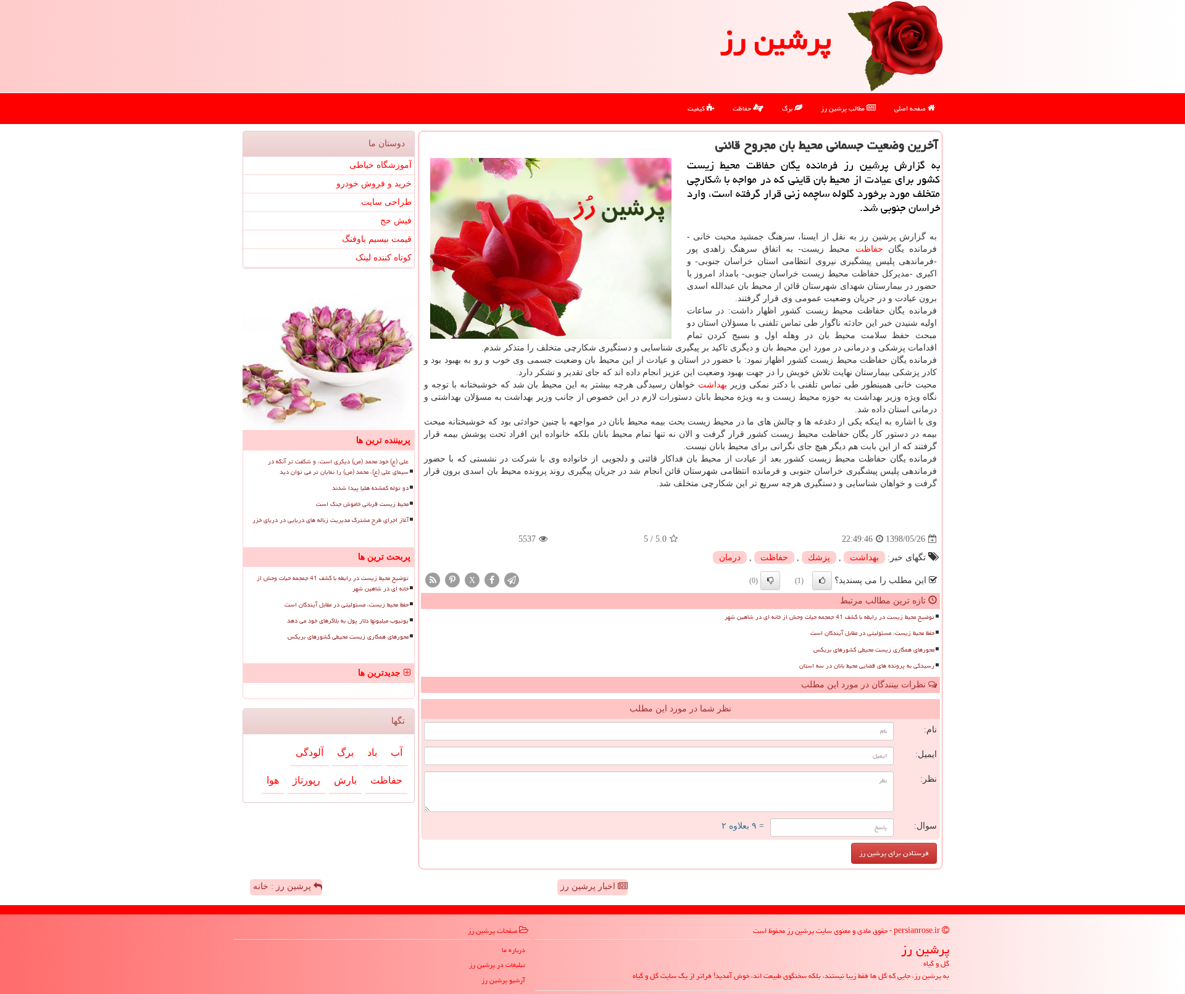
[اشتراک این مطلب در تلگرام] (511, 579)
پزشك (819, 557)
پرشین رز (775, 39)
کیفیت (697, 108)
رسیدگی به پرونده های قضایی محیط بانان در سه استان (866, 666)
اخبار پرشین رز (589, 886)
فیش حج (396, 220)
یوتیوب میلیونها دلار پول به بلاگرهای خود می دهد (348, 621)
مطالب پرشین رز (844, 108)
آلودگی (309, 752)
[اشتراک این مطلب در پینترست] (452, 579)
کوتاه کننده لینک (384, 257)
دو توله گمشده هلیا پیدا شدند (370, 488)
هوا (273, 780)
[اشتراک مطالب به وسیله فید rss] (432, 579)
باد (372, 752)
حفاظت (743, 108)
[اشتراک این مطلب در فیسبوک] (492, 579)
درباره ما (513, 949)
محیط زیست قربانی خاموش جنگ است (362, 504)
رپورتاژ (306, 780)
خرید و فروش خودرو (374, 183)
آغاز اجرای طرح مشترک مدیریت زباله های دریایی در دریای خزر (330, 520)
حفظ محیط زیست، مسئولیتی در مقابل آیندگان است (872, 633)
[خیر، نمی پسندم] (770, 580)
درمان (730, 557)
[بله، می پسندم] (822, 580)
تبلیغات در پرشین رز (497, 964)
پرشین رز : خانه (283, 886)
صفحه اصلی (911, 108)
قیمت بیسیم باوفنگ (377, 239)
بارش (345, 780)
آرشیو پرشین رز (503, 980)
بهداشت (712, 384)
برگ (788, 108)
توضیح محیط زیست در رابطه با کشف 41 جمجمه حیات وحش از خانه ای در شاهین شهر (829, 617)
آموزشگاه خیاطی (380, 165)
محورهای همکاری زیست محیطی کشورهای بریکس (873, 650)
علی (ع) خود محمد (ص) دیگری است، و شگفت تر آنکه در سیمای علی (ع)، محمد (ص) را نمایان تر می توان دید (338, 466)
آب (396, 752)
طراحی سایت (386, 202)
